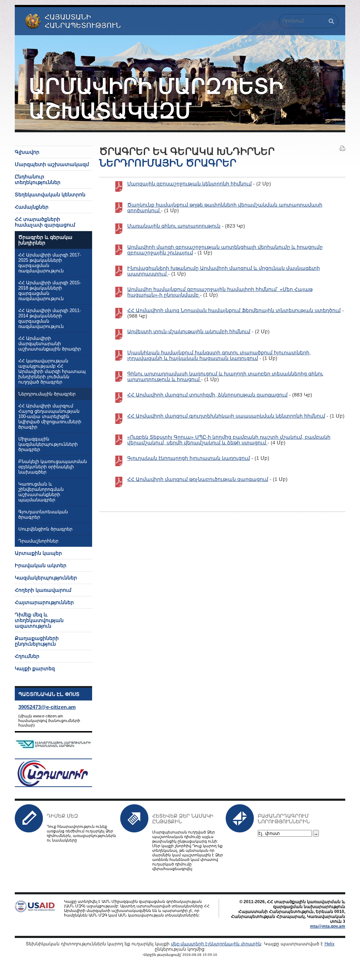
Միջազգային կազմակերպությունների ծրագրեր (48, 444)
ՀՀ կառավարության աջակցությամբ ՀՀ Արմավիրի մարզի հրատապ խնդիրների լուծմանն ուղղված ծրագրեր (52, 372)
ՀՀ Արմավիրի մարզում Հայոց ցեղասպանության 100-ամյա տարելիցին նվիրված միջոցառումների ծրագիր (49, 417)
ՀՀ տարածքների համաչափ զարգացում (45, 222)
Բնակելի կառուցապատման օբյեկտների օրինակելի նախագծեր (52, 467)
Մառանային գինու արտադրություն (173, 226)
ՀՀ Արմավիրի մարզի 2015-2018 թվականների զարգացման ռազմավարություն (49, 290)
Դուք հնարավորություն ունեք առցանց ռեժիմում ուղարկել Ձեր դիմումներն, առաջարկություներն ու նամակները (81, 833)
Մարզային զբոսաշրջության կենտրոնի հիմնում (189, 183)
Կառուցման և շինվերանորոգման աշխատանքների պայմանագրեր (41, 492)
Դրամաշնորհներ (38, 541)
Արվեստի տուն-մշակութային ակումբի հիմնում (188, 331)
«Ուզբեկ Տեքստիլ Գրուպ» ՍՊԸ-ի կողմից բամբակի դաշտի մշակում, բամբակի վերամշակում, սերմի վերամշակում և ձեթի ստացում (228, 439)
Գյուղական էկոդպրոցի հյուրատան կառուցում (188, 458)
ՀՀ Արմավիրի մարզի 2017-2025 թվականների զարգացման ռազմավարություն (49, 263)
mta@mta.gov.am (327, 926)
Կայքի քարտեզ (35, 668)
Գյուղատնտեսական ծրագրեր (43, 514)
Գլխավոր (27, 152)
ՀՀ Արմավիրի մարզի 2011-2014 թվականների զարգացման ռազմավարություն (49, 318)
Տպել (342, 148)
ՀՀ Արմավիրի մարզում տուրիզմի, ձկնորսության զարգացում (207, 395)
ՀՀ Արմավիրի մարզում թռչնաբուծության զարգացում (197, 479)
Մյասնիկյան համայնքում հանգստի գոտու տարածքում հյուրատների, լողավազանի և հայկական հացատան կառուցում (219, 355)
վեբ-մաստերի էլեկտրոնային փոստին (216, 943)
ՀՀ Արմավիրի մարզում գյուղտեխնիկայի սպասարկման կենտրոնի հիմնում (226, 416)
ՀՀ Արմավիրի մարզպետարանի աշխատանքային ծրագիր (49, 343)
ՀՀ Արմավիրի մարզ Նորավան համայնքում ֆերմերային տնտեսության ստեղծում (234, 310)
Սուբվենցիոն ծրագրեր (45, 529)
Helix (329, 943)
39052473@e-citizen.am (47, 707)
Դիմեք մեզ (62, 816)
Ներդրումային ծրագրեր (47, 394)
